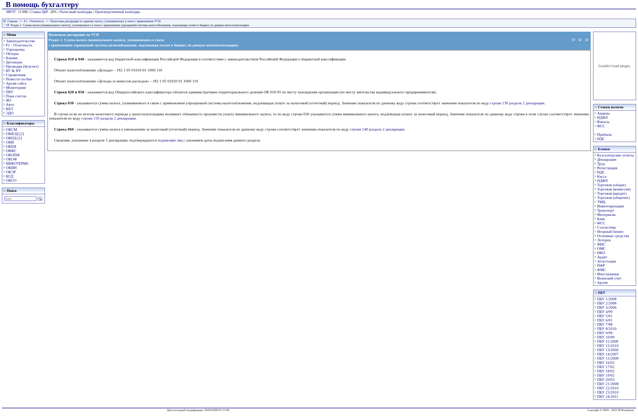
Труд (601, 164)
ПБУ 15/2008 (608, 358)
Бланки (11, 58)
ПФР (601, 266)
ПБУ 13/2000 (608, 350)
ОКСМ (11, 130)
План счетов (16, 96)
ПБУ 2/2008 (607, 303)
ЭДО (9, 113)
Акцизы (603, 113)
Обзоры (12, 54)
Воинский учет (609, 278)
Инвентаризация (610, 206)
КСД (9, 176)
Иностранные (608, 274)
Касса (602, 176)
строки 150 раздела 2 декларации (108, 118)
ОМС (601, 249)
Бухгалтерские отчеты (615, 155)
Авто (10, 105)
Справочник (16, 75)
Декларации (606, 159)
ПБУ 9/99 (605, 333)
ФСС (601, 126)
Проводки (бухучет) (22, 66)
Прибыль (604, 135)
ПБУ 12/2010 (608, 346)
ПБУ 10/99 (606, 337)
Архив (602, 282)
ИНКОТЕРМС (17, 163)
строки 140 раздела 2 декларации (377, 129)
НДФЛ (602, 118)
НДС (601, 139)
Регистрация (607, 168)
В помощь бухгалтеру (42, 4)
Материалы (606, 215)
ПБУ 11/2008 (607, 341)
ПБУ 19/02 (606, 375)
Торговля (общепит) (613, 198)
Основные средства (613, 236)
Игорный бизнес (610, 232)
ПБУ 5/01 (605, 316)
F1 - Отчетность (34, 21)
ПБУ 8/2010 (607, 329)
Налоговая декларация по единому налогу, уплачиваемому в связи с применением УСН (105, 21)
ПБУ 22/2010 (608, 388)
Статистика (606, 227)
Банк (601, 219)
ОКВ (10, 142)
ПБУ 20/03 (606, 380)
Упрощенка (15, 49)
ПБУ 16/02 (606, 363)
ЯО (8, 100)
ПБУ (9, 92)
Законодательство (20, 41)
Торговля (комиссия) (614, 189)
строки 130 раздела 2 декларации (517, 103)
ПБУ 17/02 (606, 367)
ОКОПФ (13, 155)
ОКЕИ (11, 146)
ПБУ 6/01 (605, 320)
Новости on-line (19, 79)
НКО (601, 253)
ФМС (601, 270)
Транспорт (605, 210)
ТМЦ (601, 202)
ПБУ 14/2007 (608, 354)
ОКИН (11, 168)
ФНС (601, 244)
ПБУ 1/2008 (607, 299)
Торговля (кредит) (612, 193)
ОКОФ (11, 159)
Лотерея (604, 240)
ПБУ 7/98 (605, 324)
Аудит (602, 257)
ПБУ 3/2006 (607, 307)
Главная (12, 21)
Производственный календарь (117, 12)
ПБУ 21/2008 (608, 384)
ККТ (9, 109)
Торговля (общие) (611, 185)
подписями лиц (170, 140)
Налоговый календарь (76, 12)
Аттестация (606, 261)
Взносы (603, 122)
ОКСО (11, 180)
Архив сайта (16, 83)
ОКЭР (11, 172)
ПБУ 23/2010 (608, 392)
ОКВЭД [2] (15, 134)
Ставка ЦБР (39, 12)
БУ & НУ (13, 71)
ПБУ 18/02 (606, 371)
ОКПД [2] (14, 138)
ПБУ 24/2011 (607, 397)
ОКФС (11, 151)
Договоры (14, 62)
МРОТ (11, 12)
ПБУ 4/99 (605, 312)
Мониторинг (16, 88)
